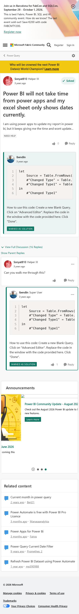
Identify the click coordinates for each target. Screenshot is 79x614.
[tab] (38, 469)
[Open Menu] (73, 55)
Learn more (51, 69)
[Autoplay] (33, 469)
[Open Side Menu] (5, 45)
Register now (12, 32)
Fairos (33, 536)
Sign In (70, 45)
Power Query (13, 55)
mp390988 (32, 566)
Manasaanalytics (39, 521)
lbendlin (21, 157)
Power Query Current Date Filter (32, 546)
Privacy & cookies (36, 593)
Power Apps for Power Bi (27, 531)
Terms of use (57, 593)
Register (58, 45)
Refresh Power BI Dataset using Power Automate (43, 561)
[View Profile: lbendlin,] (11, 159)
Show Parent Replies (13, 253)
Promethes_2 (34, 551)
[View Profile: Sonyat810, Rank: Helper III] (8, 81)
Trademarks (9, 600)
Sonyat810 (21, 79)
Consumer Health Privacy (52, 606)
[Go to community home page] (27, 45)
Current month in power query (31, 497)
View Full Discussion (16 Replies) (24, 247)
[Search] (49, 45)
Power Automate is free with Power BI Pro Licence (38, 514)
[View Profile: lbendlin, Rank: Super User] (13, 294)
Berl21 (31, 502)
